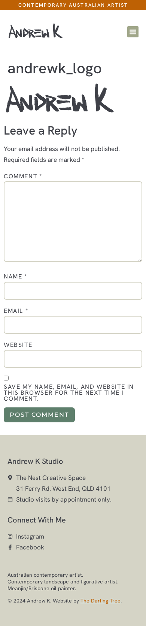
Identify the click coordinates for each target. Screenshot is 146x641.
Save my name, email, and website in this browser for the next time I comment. (69, 393)
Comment (23, 176)
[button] (133, 31)
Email (16, 311)
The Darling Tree (100, 600)
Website (18, 345)
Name (15, 277)
